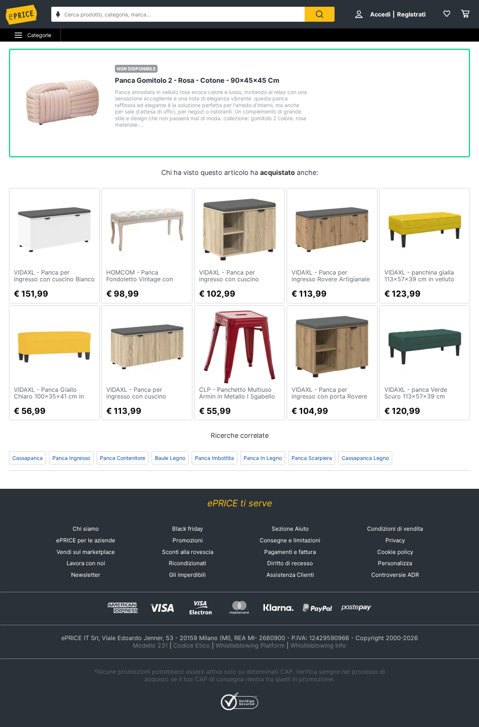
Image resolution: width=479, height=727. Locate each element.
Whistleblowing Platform (250, 645)
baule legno (170, 458)
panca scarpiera (312, 458)
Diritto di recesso (290, 563)
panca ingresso (71, 458)
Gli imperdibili (187, 574)
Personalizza (395, 563)
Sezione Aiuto (290, 528)
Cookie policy (395, 551)
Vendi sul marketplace (86, 551)
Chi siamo (86, 528)
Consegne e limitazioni (290, 540)
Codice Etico (191, 645)
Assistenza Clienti (290, 574)
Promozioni (188, 540)
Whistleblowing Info (318, 645)
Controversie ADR (395, 574)
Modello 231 (150, 645)
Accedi (380, 14)
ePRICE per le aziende (85, 540)
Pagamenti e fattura (290, 551)
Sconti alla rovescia (187, 551)
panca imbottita (214, 458)
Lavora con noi (86, 563)
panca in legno (263, 458)
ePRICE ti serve (239, 503)
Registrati (411, 14)
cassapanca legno (365, 458)
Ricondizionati (187, 563)
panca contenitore (122, 458)
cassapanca (27, 458)
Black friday (187, 528)
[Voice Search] (58, 15)
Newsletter (85, 574)
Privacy (395, 540)
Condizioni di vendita (395, 528)
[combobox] (178, 14)
